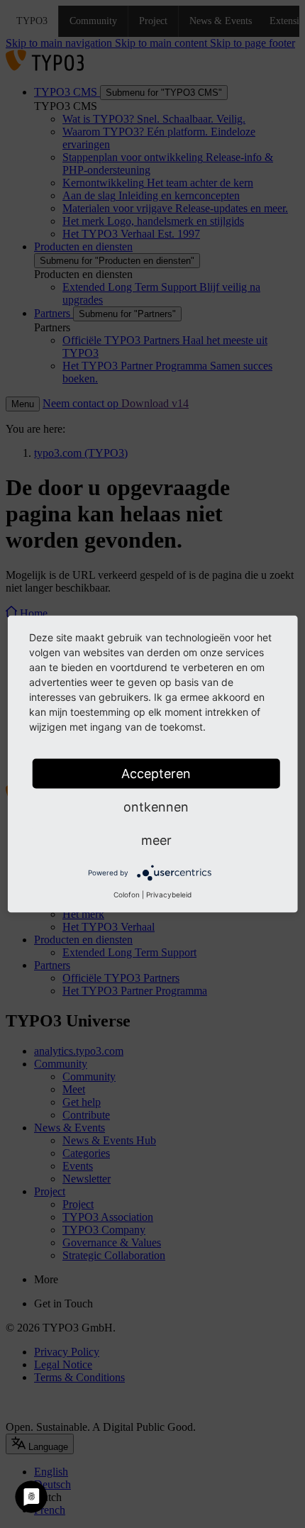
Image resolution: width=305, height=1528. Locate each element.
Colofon (126, 894)
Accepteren (156, 773)
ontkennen (156, 806)
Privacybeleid (169, 894)
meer (156, 840)
